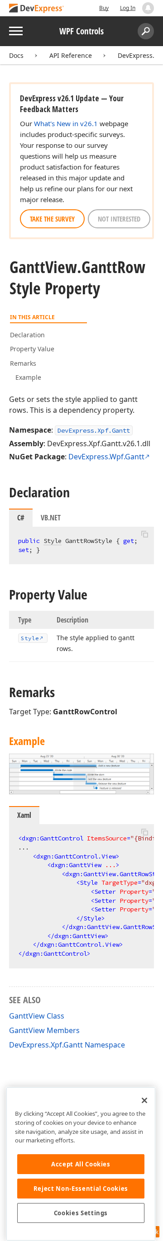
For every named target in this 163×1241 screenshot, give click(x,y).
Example (28, 377)
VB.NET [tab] (51, 518)
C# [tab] (20, 518)
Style (52, 541)
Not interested (119, 218)
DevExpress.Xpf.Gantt (94, 430)
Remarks (23, 363)
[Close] (144, 1100)
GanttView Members (44, 1030)
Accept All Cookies (80, 1164)
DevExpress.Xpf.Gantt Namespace (67, 1045)
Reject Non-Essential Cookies (81, 1188)
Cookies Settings (81, 1213)
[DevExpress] (36, 8)
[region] (81, 1164)
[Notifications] (148, 8)
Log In (127, 8)
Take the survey (52, 218)
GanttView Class (36, 1016)
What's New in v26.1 (66, 123)
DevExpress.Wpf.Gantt (106, 457)
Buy (104, 8)
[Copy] (144, 534)
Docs (16, 55)
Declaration (27, 334)
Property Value (32, 348)
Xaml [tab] (24, 815)
